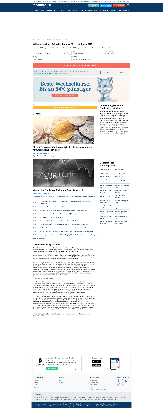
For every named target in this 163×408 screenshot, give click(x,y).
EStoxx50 (83, 1)
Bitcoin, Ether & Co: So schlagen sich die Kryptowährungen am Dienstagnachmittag (66, 231)
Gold (93, 1)
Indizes (49, 11)
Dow (53, 1)
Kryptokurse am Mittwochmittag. (43, 156)
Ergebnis (74, 57)
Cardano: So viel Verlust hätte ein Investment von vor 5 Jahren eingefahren (64, 228)
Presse (36, 385)
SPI (43, 1)
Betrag (35, 57)
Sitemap (36, 387)
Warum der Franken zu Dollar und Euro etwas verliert (59, 190)
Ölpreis (110, 399)
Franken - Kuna (104, 176)
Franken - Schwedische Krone (106, 181)
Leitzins (117, 399)
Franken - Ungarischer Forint (105, 191)
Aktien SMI (37, 397)
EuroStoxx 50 (64, 397)
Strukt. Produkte (86, 11)
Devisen (106, 11)
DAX (62, 1)
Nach (73, 51)
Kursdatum (109, 51)
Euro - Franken (104, 169)
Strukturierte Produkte (71, 399)
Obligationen (116, 11)
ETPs (68, 11)
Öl (123, 1)
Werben (61, 382)
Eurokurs (45, 399)
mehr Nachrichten (39, 239)
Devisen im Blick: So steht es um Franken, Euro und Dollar (58, 221)
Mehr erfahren (63, 73)
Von (34, 51)
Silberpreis (53, 399)
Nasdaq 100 (81, 397)
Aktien (35, 11)
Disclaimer (93, 385)
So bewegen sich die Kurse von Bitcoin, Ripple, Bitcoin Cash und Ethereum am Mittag (67, 235)
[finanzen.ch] (42, 5)
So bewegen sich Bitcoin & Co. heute (51, 217)
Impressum (93, 380)
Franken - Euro (119, 169)
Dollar (114, 1)
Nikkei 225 (90, 397)
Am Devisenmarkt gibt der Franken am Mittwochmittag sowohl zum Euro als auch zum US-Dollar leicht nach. (64, 197)
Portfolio (90, 399)
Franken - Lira (119, 176)
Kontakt (36, 380)
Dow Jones (73, 397)
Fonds (56, 11)
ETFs (62, 11)
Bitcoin (103, 1)
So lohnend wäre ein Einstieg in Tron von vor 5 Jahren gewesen (60, 214)
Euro (72, 1)
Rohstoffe (97, 11)
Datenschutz (94, 382)
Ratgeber (126, 11)
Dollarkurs (37, 399)
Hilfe (60, 380)
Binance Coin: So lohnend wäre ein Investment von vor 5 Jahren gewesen (63, 210)
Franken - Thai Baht (121, 181)
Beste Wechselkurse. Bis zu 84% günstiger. (81, 65)
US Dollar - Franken (121, 173)
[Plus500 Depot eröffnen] (44, 7)
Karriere (36, 382)
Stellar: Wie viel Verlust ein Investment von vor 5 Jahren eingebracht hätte (64, 224)
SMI (34, 1)
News (42, 11)
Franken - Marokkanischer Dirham (121, 222)
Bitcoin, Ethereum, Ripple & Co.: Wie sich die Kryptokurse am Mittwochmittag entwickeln (62, 148)
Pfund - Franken (105, 173)
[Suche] (85, 6)
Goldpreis (109, 397)
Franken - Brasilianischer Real (106, 222)
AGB (91, 387)
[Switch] (68, 53)
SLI (47, 397)
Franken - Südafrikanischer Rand (122, 212)
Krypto (74, 11)
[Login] (128, 5)
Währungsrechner (100, 399)
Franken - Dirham (105, 196)
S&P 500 (98, 397)
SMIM (51, 397)
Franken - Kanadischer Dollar (105, 201)
